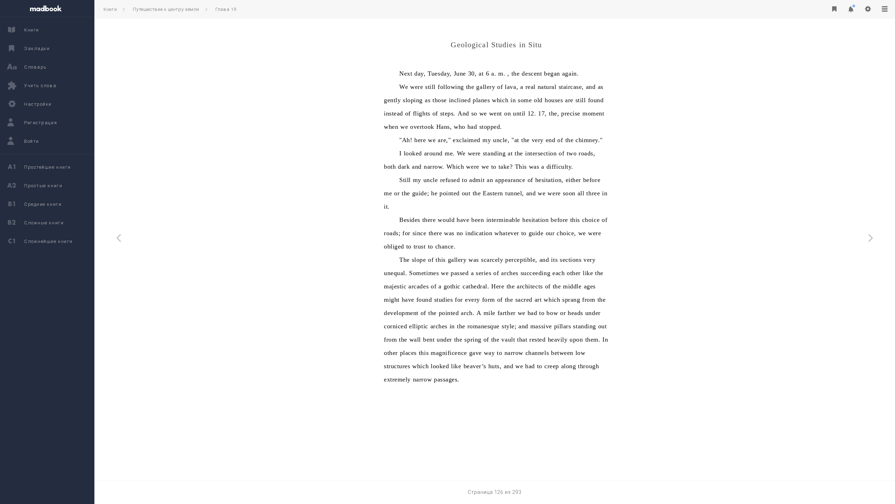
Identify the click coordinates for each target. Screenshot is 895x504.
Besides (409, 219)
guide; (420, 193)
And (463, 113)
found (596, 100)
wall (415, 339)
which (500, 100)
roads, (587, 153)
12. (532, 113)
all (581, 193)
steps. (448, 113)
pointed (449, 193)
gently (392, 100)
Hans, (444, 126)
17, (542, 113)
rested (537, 339)
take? (506, 166)
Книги (110, 9)
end (551, 140)
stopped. (490, 126)
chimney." (589, 140)
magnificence (449, 352)
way (489, 352)
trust (420, 246)
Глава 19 (225, 9)
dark (404, 166)
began (552, 73)
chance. (445, 246)
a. (493, 73)
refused (450, 179)
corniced (395, 326)
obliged (394, 246)
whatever (506, 233)
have (463, 219)
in (513, 100)
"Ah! (405, 140)
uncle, (501, 140)
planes (481, 100)
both (390, 166)
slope (419, 259)
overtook (422, 126)
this (575, 219)
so (474, 113)
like (588, 273)
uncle (430, 179)
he (434, 193)
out (466, 193)
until (519, 113)
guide (536, 233)
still (430, 86)
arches (509, 273)
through (588, 366)
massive (541, 326)
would (446, 219)
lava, (511, 86)
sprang (571, 299)
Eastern (493, 193)
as (600, 86)
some (525, 100)
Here (497, 286)
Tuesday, (439, 73)
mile (489, 312)
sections (570, 259)
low (580, 352)
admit (477, 179)
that (522, 339)
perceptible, (521, 259)
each (558, 273)
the (515, 73)
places (408, 352)
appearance (510, 179)
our (550, 233)
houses (554, 100)
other (574, 273)
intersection (541, 153)
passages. (446, 379)
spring (472, 339)
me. (450, 153)
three (593, 193)
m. (501, 73)
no (460, 233)
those (439, 100)
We (403, 86)
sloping (413, 100)
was (534, 166)
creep (551, 366)
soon (569, 193)
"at (515, 140)
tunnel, (514, 193)
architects (530, 286)
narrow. (434, 166)
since (420, 233)
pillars (562, 326)
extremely (397, 379)
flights (421, 113)
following (451, 86)
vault (508, 339)
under (593, 312)
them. (593, 339)
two (572, 153)
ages (590, 286)
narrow (513, 352)
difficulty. (559, 166)
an (490, 179)
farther (506, 312)
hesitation (535, 219)
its (554, 259)
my (486, 140)
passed (459, 273)
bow (552, 312)
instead (393, 113)
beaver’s (475, 366)
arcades (418, 286)
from (588, 299)
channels (537, 352)
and (591, 86)
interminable (503, 219)
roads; (392, 233)
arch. (467, 312)
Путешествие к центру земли (166, 9)
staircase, (571, 86)
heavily (558, 339)
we (483, 113)
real (530, 86)
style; (509, 326)
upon (576, 339)
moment (593, 113)
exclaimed (466, 140)
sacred (523, 299)
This (521, 166)
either (573, 179)
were (416, 86)
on (507, 113)
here (420, 140)
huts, (495, 366)
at (481, 73)
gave (475, 352)
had (472, 126)
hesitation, (549, 179)
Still (405, 179)
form (488, 299)
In (605, 339)
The (404, 259)
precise (570, 113)
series (483, 273)
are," (444, 140)
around (433, 153)
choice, (566, 233)
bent (429, 339)
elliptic (418, 326)
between (562, 352)
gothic (452, 286)
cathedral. (476, 286)
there (429, 219)
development (401, 312)
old (538, 100)
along (568, 366)
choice (591, 219)
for (406, 233)
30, (472, 73)
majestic (395, 286)
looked (413, 153)
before (591, 179)
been (477, 219)
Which (455, 166)
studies (443, 299)
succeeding (535, 273)
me (388, 193)
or (397, 193)
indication (478, 233)
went (495, 113)
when (391, 126)
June (460, 73)
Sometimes (424, 273)
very (538, 140)
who (459, 126)
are (569, 100)
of (500, 86)
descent (532, 73)
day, (419, 73)
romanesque (483, 326)
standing (494, 153)
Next (405, 73)
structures (397, 366)
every (472, 299)
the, (554, 113)
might (392, 299)
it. (387, 206)
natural (547, 86)
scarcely (492, 259)
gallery (485, 86)
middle (572, 286)
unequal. (395, 273)
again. (570, 73)
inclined (460, 100)
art (538, 299)
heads (575, 312)
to (493, 166)
